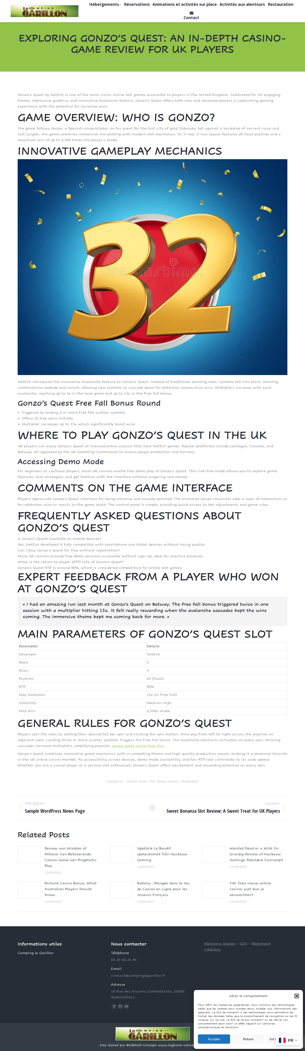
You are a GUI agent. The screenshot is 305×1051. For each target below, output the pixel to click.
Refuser (248, 1039)
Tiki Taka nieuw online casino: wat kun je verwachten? (250, 889)
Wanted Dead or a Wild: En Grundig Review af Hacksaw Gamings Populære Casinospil (256, 854)
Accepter (214, 1039)
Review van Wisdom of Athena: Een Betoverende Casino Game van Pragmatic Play (71, 857)
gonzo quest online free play (138, 746)
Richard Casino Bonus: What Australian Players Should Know (71, 889)
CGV (243, 943)
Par (164, 781)
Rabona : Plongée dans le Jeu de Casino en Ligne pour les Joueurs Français (163, 889)
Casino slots (136, 781)
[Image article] (29, 855)
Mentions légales (219, 943)
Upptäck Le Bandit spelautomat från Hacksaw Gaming (162, 854)
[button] (297, 996)
